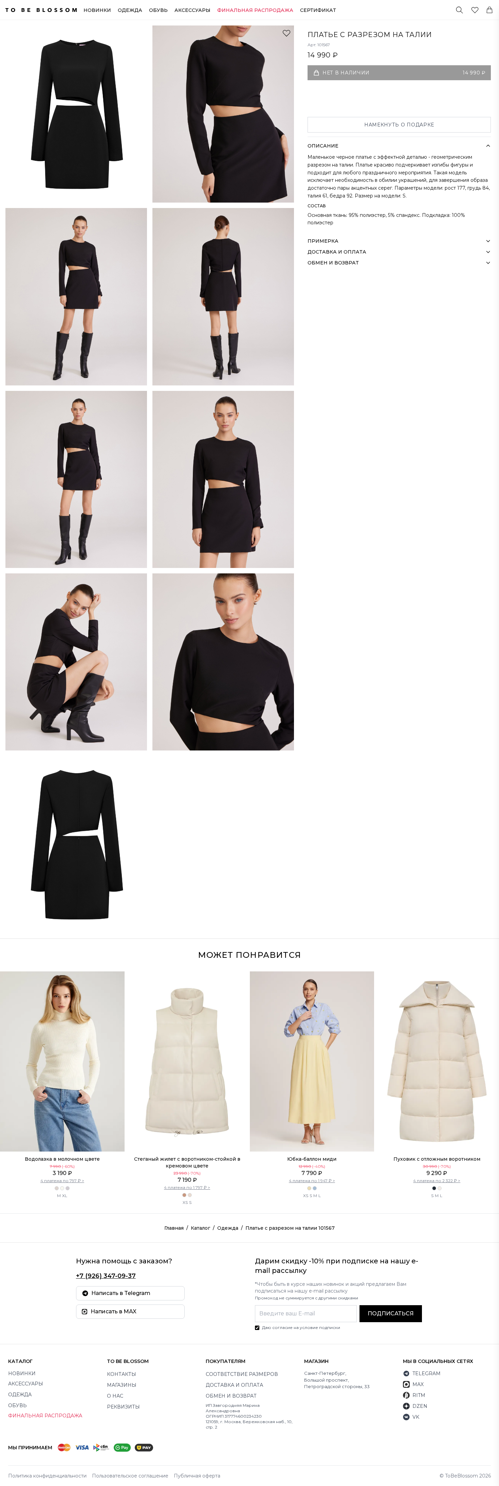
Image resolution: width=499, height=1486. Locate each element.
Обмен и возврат (231, 1396)
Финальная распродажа (45, 1416)
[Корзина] (489, 10)
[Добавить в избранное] (286, 33)
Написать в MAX (113, 1311)
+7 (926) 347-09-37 (106, 1276)
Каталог (200, 1228)
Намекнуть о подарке (399, 125)
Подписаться (391, 1313)
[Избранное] (475, 10)
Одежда (130, 10)
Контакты (121, 1374)
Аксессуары (192, 10)
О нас (115, 1396)
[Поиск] (459, 10)
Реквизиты (123, 1407)
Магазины (121, 1385)
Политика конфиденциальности (47, 1476)
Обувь (158, 10)
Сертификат (318, 10)
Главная (174, 1228)
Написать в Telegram (120, 1293)
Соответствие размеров (242, 1374)
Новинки (97, 10)
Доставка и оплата (234, 1385)
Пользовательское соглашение (130, 1476)
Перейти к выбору (62, 1137)
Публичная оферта (197, 1476)
